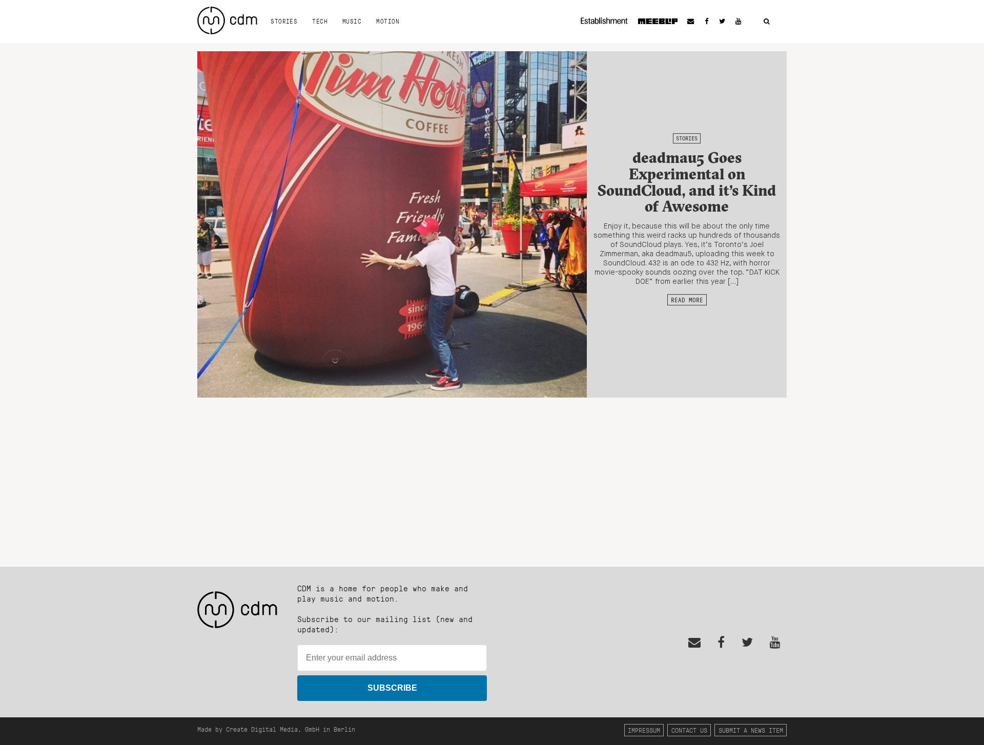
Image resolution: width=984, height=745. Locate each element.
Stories (284, 21)
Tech (319, 21)
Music (351, 21)
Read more (687, 300)
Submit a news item (751, 730)
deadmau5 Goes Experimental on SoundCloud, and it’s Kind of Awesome (687, 182)
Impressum (644, 730)
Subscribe (392, 688)
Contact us (689, 730)
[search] (767, 22)
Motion (387, 21)
